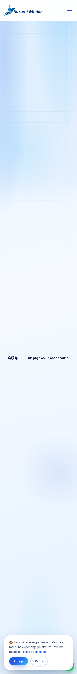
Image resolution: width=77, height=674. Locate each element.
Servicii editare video (38, 322)
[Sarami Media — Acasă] (23, 10)
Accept (19, 661)
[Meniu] (69, 11)
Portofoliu (38, 333)
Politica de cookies (33, 651)
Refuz (39, 661)
